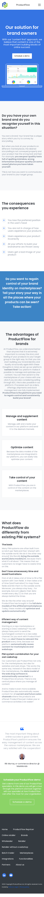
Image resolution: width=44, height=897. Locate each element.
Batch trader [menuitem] (8, 853)
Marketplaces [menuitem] (26, 853)
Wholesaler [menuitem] (7, 841)
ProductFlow (23, 5)
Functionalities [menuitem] (26, 858)
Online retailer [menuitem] (9, 835)
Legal (16, 887)
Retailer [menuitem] (22, 841)
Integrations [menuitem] (8, 858)
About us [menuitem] (20, 864)
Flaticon (11, 887)
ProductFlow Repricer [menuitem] (23, 829)
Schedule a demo (22, 56)
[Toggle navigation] (39, 5)
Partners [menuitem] (6, 864)
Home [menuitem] (5, 829)
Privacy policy (24, 887)
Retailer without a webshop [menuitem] (15, 847)
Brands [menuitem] (24, 835)
